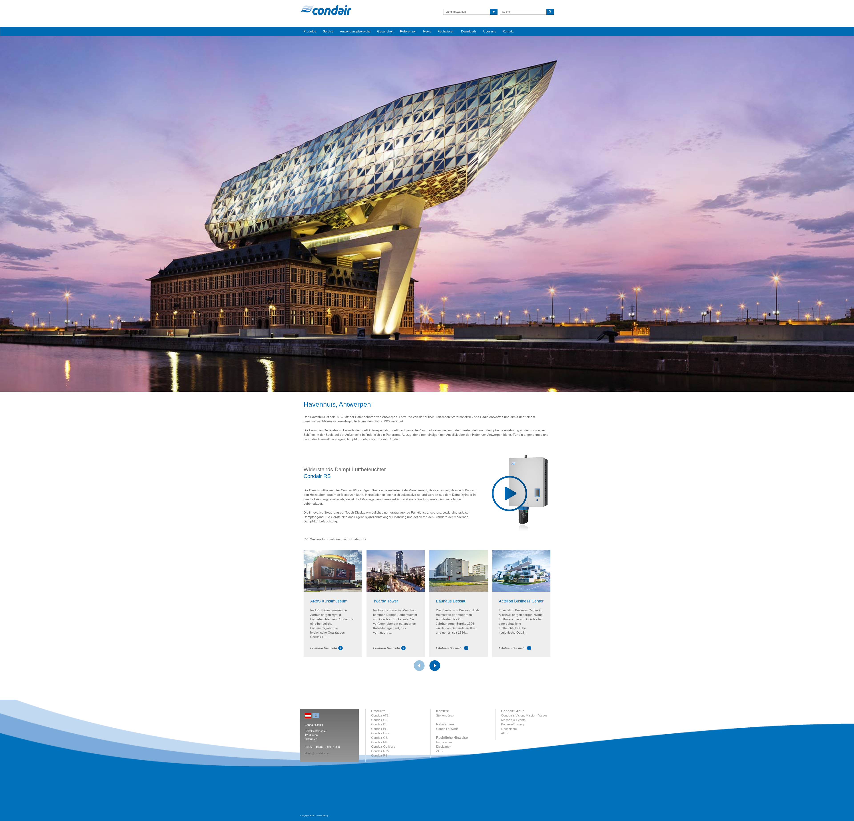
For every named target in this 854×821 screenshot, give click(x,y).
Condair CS (379, 720)
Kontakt (508, 31)
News (427, 31)
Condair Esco (380, 733)
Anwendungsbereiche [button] (355, 31)
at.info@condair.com (317, 753)
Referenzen (408, 31)
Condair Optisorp (383, 746)
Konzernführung (512, 724)
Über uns (489, 31)
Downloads (469, 31)
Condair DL (379, 724)
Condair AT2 (380, 715)
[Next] (435, 665)
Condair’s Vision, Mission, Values (524, 715)
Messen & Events (513, 720)
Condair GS (379, 737)
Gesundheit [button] (385, 31)
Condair (325, 10)
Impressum (444, 742)
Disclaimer (443, 746)
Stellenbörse (445, 715)
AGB (439, 751)
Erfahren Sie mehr (323, 648)
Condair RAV (380, 751)
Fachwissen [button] (446, 31)
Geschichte (509, 729)
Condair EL (379, 729)
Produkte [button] (310, 31)
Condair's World (447, 729)
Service (328, 31)
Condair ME (379, 742)
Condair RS (379, 755)
